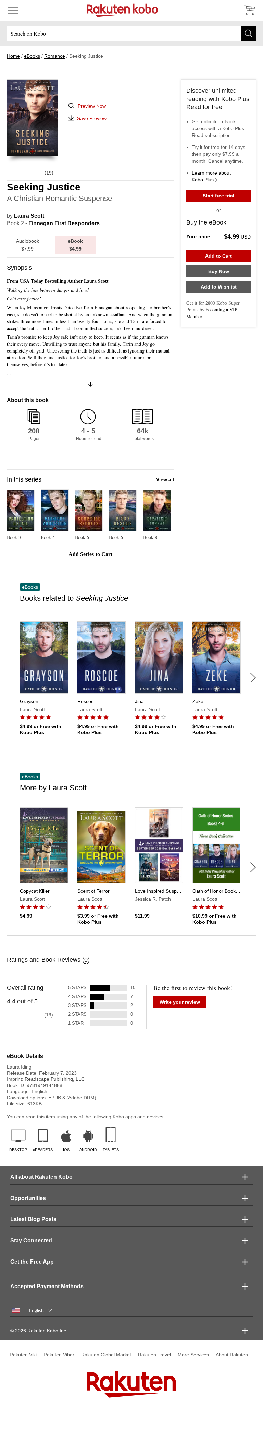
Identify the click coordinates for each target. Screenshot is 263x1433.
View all (165, 479)
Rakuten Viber (58, 1354)
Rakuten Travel (154, 1354)
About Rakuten (232, 1354)
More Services (193, 1354)
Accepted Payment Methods (47, 1286)
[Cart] (249, 10)
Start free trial (218, 196)
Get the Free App (32, 1262)
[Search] (248, 33)
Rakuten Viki (23, 1354)
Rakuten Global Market (106, 1354)
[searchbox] (131, 33)
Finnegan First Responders (64, 223)
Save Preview (92, 118)
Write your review (180, 1002)
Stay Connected (31, 1240)
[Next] (253, 678)
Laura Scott (29, 216)
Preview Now (92, 106)
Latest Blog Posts (33, 1219)
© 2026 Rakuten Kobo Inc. (38, 1330)
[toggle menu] (13, 10)
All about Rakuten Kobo (41, 1177)
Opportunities (28, 1198)
